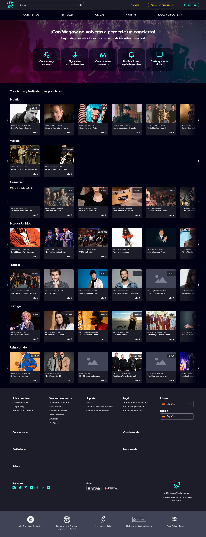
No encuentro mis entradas (99, 406)
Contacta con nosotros (97, 410)
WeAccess (54, 423)
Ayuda (89, 402)
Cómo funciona (20, 402)
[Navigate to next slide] (198, 119)
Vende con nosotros (59, 402)
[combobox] (176, 404)
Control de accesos (58, 410)
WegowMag (18, 406)
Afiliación (53, 419)
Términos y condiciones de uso (138, 402)
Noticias (135, 5)
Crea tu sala (55, 406)
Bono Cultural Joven (23, 410)
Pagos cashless (56, 414)
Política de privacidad (133, 406)
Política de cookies (132, 410)
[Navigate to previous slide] (7, 119)
